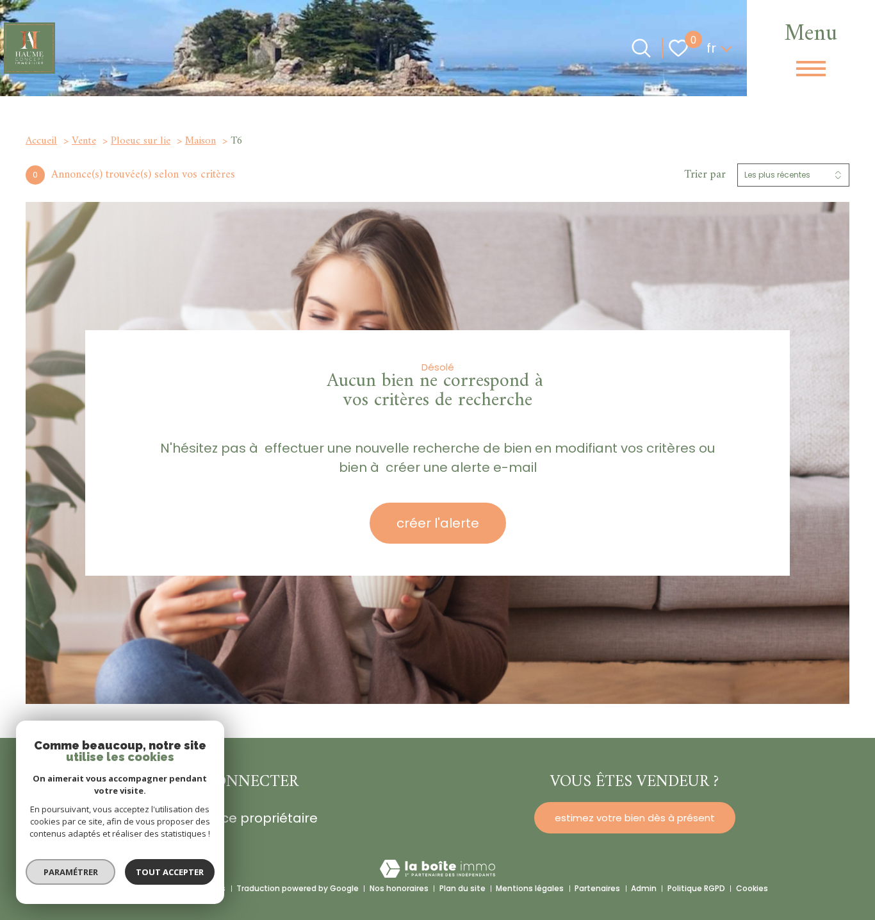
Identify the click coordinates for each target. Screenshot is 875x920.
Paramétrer (71, 872)
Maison (200, 141)
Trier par (705, 175)
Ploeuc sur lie (140, 141)
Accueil (41, 141)
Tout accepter (170, 872)
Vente (84, 141)
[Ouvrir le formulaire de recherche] (641, 48)
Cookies (752, 888)
